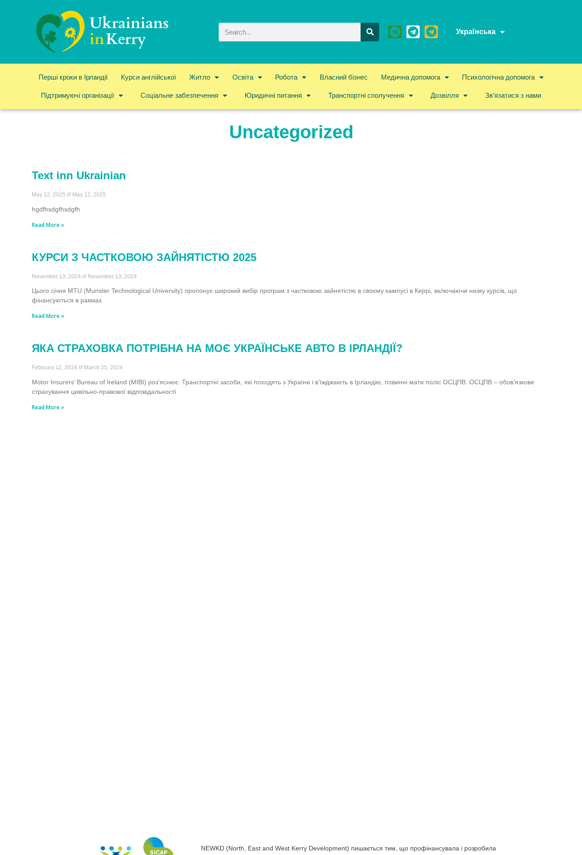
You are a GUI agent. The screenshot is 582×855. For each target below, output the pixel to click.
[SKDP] (431, 32)
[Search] (370, 32)
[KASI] (413, 32)
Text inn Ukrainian (79, 175)
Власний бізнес (344, 77)
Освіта (242, 77)
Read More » (48, 225)
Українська (476, 31)
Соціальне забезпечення (179, 95)
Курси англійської (148, 77)
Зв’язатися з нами (513, 95)
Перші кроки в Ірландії (73, 77)
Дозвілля (445, 95)
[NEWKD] (394, 32)
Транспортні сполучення (366, 95)
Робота (286, 77)
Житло (199, 77)
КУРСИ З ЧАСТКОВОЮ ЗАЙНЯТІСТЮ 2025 (144, 257)
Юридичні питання (273, 95)
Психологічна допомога (498, 77)
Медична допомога (410, 77)
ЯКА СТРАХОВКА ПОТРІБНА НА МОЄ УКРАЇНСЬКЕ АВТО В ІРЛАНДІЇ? (217, 348)
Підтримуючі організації (77, 95)
